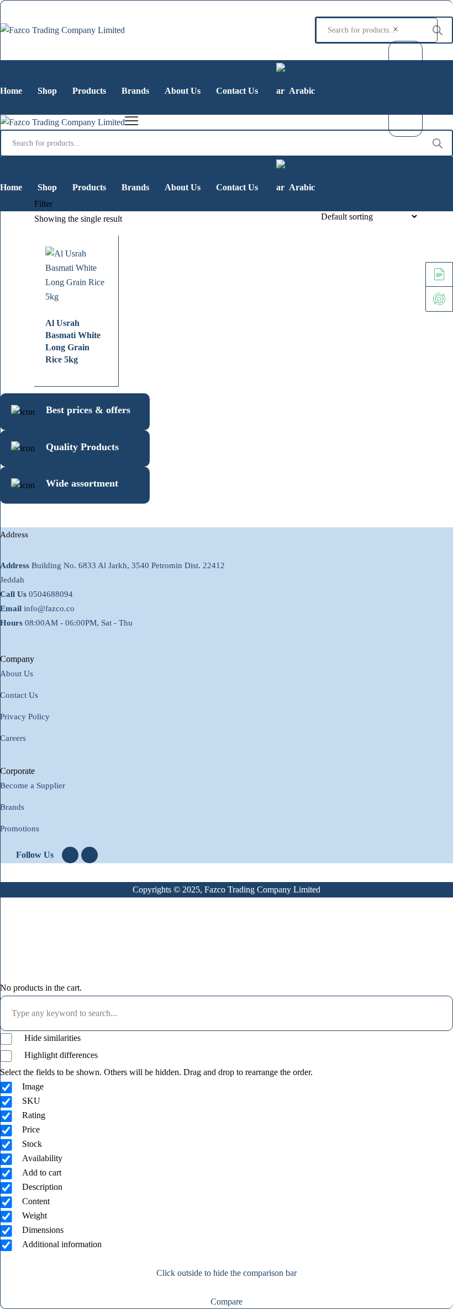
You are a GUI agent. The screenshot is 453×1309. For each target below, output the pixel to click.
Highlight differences (60, 1055)
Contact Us (19, 695)
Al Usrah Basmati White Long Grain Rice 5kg (73, 341)
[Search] (437, 30)
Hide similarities (51, 1038)
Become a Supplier (32, 785)
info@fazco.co (49, 608)
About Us (16, 673)
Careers (13, 738)
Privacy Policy (25, 716)
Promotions (19, 828)
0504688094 (51, 594)
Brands (12, 807)
